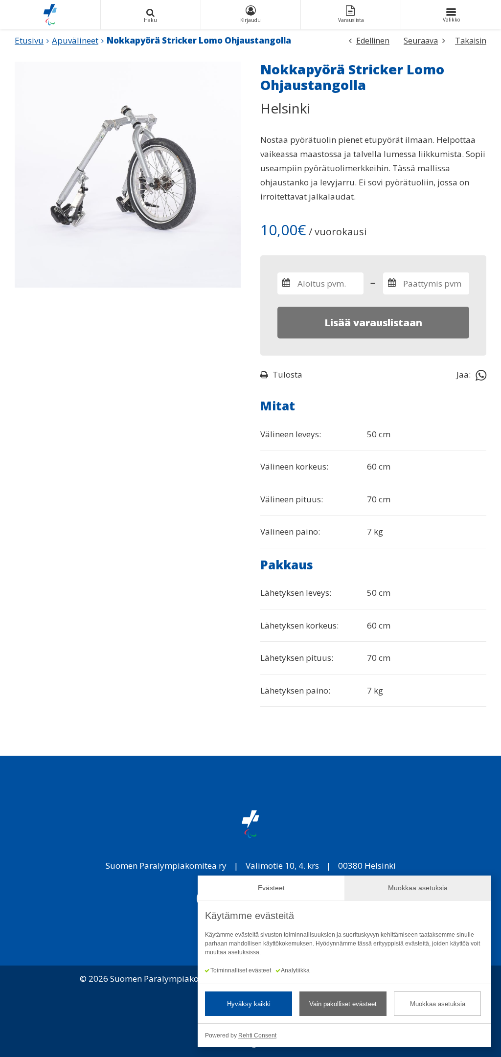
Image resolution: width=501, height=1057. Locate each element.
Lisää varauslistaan (373, 322)
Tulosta (287, 374)
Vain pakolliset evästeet (343, 1004)
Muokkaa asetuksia (437, 1004)
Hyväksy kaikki (249, 1004)
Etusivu (29, 40)
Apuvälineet (75, 40)
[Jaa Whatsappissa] (481, 374)
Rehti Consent (257, 1035)
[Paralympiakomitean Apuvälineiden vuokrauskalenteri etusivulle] (50, 14)
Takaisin (470, 40)
